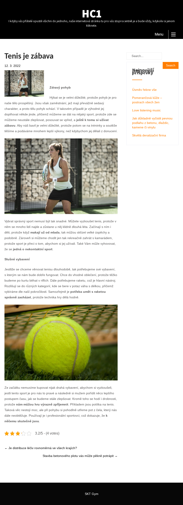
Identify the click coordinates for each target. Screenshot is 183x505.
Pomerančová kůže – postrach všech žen (147, 100)
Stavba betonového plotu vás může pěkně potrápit (80, 456)
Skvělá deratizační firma (149, 135)
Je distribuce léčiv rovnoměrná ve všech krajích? (40, 448)
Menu (159, 34)
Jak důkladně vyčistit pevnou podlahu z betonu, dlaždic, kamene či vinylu (152, 123)
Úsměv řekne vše (144, 89)
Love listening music (146, 110)
